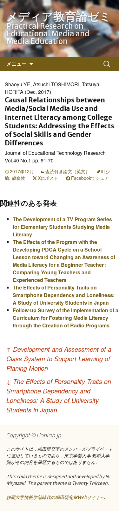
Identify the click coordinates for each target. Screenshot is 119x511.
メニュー (16, 64)
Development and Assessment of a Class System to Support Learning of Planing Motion (58, 358)
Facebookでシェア (90, 178)
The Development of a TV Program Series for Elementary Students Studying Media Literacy (62, 227)
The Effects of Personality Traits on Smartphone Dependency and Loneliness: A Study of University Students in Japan (64, 295)
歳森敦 (18, 178)
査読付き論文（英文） (67, 171)
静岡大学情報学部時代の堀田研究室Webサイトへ (55, 497)
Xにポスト (48, 178)
